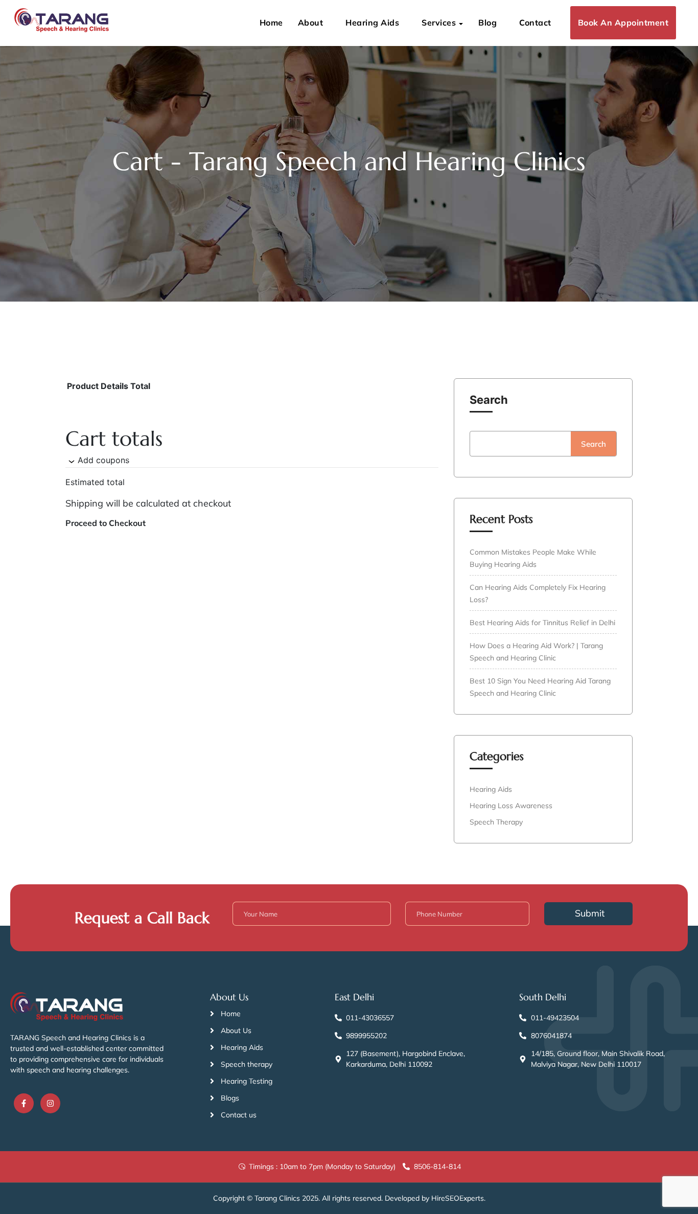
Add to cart (204, 702)
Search (489, 399)
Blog (487, 22)
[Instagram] (50, 1103)
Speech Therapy (496, 822)
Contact (535, 22)
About (310, 22)
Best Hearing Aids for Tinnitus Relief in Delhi (542, 622)
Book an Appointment (623, 22)
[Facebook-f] (24, 1103)
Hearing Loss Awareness (511, 805)
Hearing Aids (372, 22)
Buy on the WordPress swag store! (109, 706)
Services (439, 22)
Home (271, 22)
